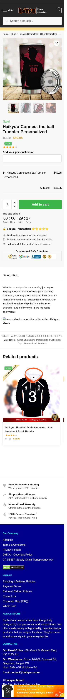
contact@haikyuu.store (25, 672)
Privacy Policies (12, 549)
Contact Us (9, 596)
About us (8, 539)
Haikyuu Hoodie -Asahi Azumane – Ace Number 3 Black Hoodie (29, 429)
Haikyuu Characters (28, 34)
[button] (56, 43)
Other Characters (48, 34)
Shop (13, 34)
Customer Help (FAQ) (15, 601)
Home (6, 34)
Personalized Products (35, 343)
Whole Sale (9, 606)
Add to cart (40, 204)
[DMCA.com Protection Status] (13, 567)
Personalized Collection (48, 339)
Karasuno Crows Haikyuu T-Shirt (35, 692)
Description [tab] (10, 275)
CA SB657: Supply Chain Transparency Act (28, 559)
